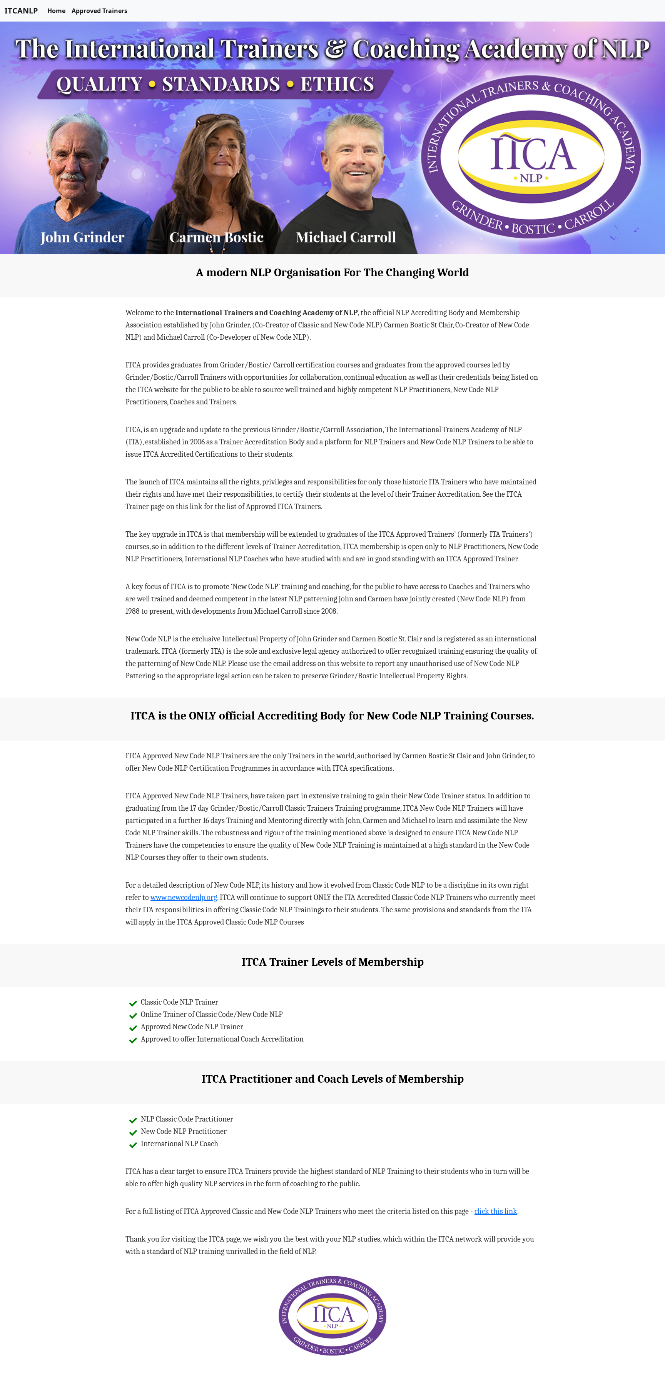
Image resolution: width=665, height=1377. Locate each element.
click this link (496, 1211)
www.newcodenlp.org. (184, 897)
